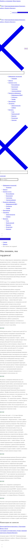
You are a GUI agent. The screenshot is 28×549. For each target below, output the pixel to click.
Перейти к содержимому (6, 1)
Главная (5, 242)
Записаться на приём (22, 12)
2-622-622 (14, 12)
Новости (5, 244)
